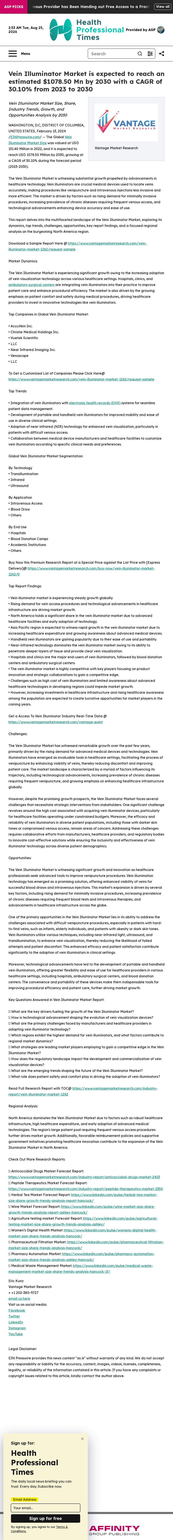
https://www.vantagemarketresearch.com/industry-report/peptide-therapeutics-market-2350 (85, 1189)
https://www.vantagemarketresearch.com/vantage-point (55, 722)
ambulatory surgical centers (31, 285)
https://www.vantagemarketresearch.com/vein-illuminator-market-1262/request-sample (81, 379)
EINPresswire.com (25, 137)
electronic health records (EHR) (94, 403)
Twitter (14, 1316)
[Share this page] (162, 53)
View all (162, 6)
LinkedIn (15, 1322)
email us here (19, 1298)
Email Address (24, 1499)
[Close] (82, 1439)
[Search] (140, 53)
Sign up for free (45, 1518)
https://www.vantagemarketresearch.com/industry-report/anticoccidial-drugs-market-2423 (84, 1177)
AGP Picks (13, 7)
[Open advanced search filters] (150, 53)
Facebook (16, 1310)
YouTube (15, 1334)
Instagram (17, 1328)
